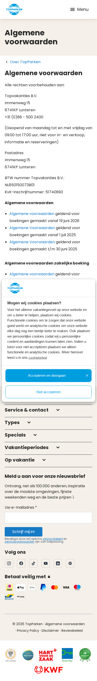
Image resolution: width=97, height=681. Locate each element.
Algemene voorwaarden (31, 213)
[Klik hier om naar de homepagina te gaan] (14, 9)
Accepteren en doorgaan (47, 375)
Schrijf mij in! (23, 531)
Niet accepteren (48, 392)
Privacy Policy (28, 630)
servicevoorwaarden (19, 542)
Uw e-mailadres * (21, 507)
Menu (83, 9)
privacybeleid (53, 539)
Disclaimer (50, 630)
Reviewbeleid (72, 630)
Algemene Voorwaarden (32, 228)
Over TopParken (25, 62)
